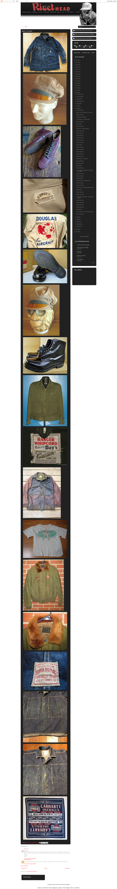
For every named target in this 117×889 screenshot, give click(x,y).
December (79, 94)
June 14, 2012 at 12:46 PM (30, 863)
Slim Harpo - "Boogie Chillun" (82, 128)
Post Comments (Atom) (32, 871)
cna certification (76, 887)
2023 (76, 67)
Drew (25, 848)
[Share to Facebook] (46, 843)
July (78, 106)
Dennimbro (79, 251)
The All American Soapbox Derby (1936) (85, 187)
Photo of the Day (80, 110)
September (79, 101)
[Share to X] (44, 843)
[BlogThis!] (43, 843)
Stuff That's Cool (86, 52)
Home (26, 26)
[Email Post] (39, 842)
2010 (76, 231)
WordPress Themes (48, 887)
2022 (76, 69)
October (78, 99)
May (78, 217)
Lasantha (60, 887)
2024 (76, 64)
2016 (76, 83)
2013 (76, 90)
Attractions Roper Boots (81, 117)
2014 (76, 88)
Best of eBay (79, 124)
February (79, 224)
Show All (93, 262)
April (78, 219)
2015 (76, 85)
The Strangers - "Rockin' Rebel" (83, 119)
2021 (76, 71)
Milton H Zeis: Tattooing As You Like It (84, 112)
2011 (76, 229)
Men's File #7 (79, 209)
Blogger (87, 236)
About (93, 52)
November (79, 96)
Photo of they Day (80, 202)
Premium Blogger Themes (68, 887)
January (78, 226)
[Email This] (41, 843)
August (78, 103)
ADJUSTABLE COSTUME (82, 247)
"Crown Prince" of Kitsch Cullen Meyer (84, 211)
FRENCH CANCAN (81, 255)
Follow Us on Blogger (89, 34)
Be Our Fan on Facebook (85, 38)
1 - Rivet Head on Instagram (83, 244)
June (78, 108)
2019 (76, 76)
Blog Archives (77, 52)
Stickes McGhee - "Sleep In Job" (83, 180)
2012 (76, 92)
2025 (76, 62)
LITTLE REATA (80, 259)
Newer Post (24, 868)
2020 (76, 74)
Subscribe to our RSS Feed (85, 30)
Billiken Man (79, 189)
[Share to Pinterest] (47, 843)
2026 (76, 60)
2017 (76, 81)
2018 (76, 78)
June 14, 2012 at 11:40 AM (30, 858)
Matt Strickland (27, 859)
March (78, 221)
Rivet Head (57, 884)
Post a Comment (24, 865)
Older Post (67, 868)
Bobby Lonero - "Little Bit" (81, 158)
